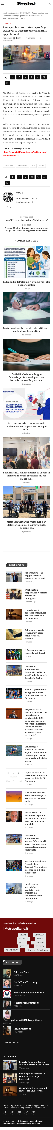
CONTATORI (8, 166)
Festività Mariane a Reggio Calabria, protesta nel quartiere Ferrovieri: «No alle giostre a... (26, 377)
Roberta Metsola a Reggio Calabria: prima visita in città (35, 576)
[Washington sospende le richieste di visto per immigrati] (14, 594)
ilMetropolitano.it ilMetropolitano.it (23, 1020)
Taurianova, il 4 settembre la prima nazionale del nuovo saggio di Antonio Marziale (35, 818)
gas (33, 166)
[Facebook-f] (5, 1112)
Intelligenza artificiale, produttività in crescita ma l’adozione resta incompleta (33, 891)
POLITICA (23, 939)
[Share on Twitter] (25, 77)
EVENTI (23, 946)
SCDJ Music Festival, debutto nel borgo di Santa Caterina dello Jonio (35, 796)
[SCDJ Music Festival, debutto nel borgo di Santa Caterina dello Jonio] (14, 796)
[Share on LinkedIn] (37, 77)
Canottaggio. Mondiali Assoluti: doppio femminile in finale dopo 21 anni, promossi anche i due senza (36, 754)
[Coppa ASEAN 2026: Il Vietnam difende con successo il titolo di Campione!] (14, 776)
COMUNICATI (24, 13)
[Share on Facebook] (19, 77)
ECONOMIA (38, 942)
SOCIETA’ (40, 946)
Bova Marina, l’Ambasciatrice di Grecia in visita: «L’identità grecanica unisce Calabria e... (26, 475)
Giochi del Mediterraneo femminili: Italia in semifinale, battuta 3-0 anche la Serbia (36, 672)
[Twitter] (12, 1112)
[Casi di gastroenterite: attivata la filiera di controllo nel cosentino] (26, 308)
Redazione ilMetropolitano (28, 992)
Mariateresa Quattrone (26, 1003)
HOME (23, 935)
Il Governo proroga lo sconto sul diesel (35, 651)
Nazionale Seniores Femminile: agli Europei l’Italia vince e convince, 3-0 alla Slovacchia (36, 867)
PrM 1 (19, 193)
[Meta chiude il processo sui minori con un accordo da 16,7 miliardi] (14, 614)
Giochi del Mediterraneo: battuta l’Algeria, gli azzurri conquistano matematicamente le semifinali (35, 842)
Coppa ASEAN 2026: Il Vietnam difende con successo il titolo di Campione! (36, 776)
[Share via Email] (7, 83)
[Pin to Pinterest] (31, 77)
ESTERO (40, 939)
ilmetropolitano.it (10, 13)
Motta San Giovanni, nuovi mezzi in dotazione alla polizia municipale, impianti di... (26, 525)
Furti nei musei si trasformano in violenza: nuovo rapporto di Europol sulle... (27, 426)
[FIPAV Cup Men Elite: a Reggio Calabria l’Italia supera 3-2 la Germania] (14, 693)
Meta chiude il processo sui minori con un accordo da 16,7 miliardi (35, 614)
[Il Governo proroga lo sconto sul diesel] (14, 654)
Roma (41, 166)
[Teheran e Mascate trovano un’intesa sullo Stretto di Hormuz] (14, 634)
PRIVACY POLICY (12, 1043)
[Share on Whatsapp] (44, 77)
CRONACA (39, 935)
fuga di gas (22, 166)
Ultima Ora (9, 1056)
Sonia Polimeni (22, 1028)
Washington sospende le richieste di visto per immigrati (36, 594)
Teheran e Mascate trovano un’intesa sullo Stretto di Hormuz (34, 634)
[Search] (50, 4)
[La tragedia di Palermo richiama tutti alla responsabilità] (26, 262)
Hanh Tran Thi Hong (25, 982)
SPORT (22, 942)
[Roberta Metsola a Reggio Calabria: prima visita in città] (14, 576)
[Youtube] (19, 1112)
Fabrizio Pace (21, 972)
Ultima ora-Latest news (37, 950)
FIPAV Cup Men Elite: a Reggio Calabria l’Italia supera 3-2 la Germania (35, 693)
